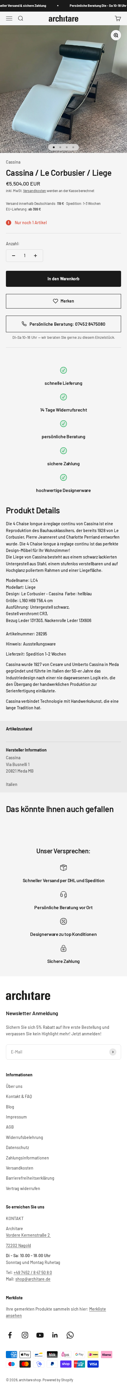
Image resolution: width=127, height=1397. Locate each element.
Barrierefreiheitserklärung (30, 1178)
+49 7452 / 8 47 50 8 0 (33, 1272)
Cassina (13, 161)
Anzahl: (12, 243)
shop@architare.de (33, 1278)
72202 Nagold (18, 1245)
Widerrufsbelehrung (24, 1137)
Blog (10, 1106)
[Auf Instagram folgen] (25, 1335)
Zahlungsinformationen (27, 1157)
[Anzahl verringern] (13, 256)
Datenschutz (17, 1147)
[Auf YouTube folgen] (40, 1335)
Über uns (14, 1086)
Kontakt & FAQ (19, 1096)
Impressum (16, 1116)
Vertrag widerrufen (23, 1188)
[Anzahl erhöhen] (35, 256)
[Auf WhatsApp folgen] (70, 1335)
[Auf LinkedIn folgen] (55, 1335)
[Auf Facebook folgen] (10, 1335)
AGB (10, 1126)
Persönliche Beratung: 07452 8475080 (68, 324)
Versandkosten (34, 191)
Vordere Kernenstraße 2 (28, 1235)
